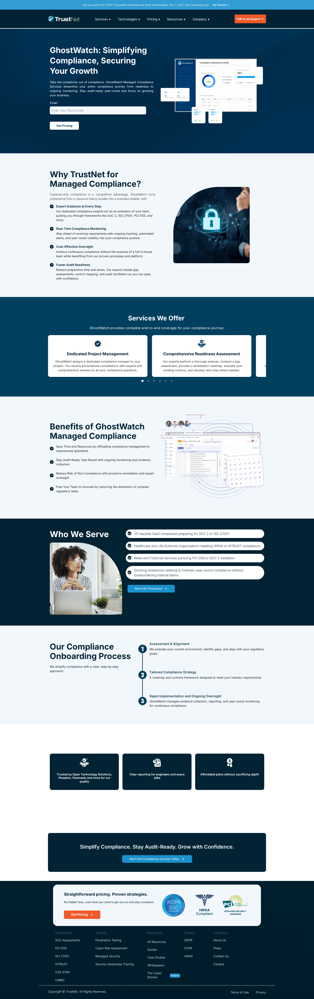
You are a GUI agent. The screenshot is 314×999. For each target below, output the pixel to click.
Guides (152, 949)
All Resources (156, 942)
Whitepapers (155, 965)
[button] (142, 381)
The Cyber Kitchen (154, 975)
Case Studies (156, 957)
